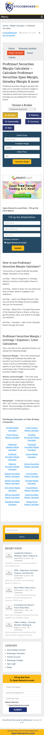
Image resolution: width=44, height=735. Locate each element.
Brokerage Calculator (27, 48)
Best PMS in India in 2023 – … (26, 588)
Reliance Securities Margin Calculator (12, 466)
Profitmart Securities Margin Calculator (12, 457)
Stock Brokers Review (16, 650)
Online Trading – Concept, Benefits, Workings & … (25, 623)
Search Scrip (22, 135)
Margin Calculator (17, 26)
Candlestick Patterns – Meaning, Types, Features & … (26, 554)
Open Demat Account (23, 733)
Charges (11, 57)
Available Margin (22, 144)
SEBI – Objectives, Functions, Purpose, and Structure (26, 571)
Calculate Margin (22, 162)
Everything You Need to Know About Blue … (24, 606)
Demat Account (13, 657)
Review (11, 48)
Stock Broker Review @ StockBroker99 (17, 720)
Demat (30, 53)
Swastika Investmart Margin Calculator (31, 437)
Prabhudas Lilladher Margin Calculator (12, 447)
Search (21, 537)
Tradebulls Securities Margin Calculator (31, 447)
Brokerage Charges (15, 660)
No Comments (9, 35)
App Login (11, 664)
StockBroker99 (10, 33)
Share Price (22, 152)
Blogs (9, 667)
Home (5, 26)
